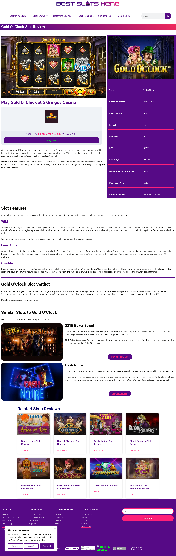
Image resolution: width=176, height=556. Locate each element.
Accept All (47, 546)
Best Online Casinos (61, 16)
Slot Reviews (39, 16)
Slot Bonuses (104, 16)
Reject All (31, 546)
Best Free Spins (86, 16)
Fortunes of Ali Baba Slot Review (68, 487)
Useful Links (124, 16)
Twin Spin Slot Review (105, 485)
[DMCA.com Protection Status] (119, 548)
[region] (31, 538)
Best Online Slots (18, 16)
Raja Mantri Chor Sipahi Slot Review (140, 487)
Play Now (51, 140)
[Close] (55, 528)
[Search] (168, 16)
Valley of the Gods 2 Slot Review (32, 487)
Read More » (26, 450)
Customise (15, 546)
